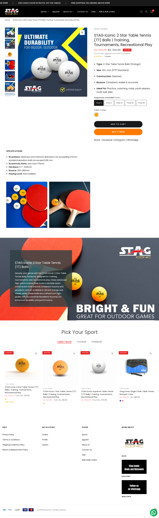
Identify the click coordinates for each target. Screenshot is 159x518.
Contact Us (82, 11)
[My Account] (146, 11)
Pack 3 (99, 103)
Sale (94, 11)
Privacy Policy (8, 434)
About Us (67, 11)
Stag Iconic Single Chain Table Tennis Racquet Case (137, 393)
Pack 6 (109, 103)
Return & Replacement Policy (15, 450)
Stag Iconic (9, 384)
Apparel (56, 11)
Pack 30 (130, 103)
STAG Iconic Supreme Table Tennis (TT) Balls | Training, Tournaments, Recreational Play (97, 394)
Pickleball (97, 342)
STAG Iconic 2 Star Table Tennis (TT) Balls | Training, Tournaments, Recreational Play (21, 390)
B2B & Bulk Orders (107, 11)
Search (45, 445)
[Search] (141, 11)
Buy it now (118, 131)
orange (96, 114)
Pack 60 (141, 103)
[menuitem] (44, 12)
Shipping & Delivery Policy (13, 445)
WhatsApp (132, 139)
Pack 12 (119, 103)
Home (7, 20)
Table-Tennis (64, 342)
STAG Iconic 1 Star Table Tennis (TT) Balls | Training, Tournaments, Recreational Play (59, 394)
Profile (45, 439)
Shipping (108, 53)
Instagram (119, 139)
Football (81, 342)
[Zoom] (82, 32)
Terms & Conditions (11, 439)
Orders (45, 434)
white (101, 114)
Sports (44, 11)
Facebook (107, 139)
